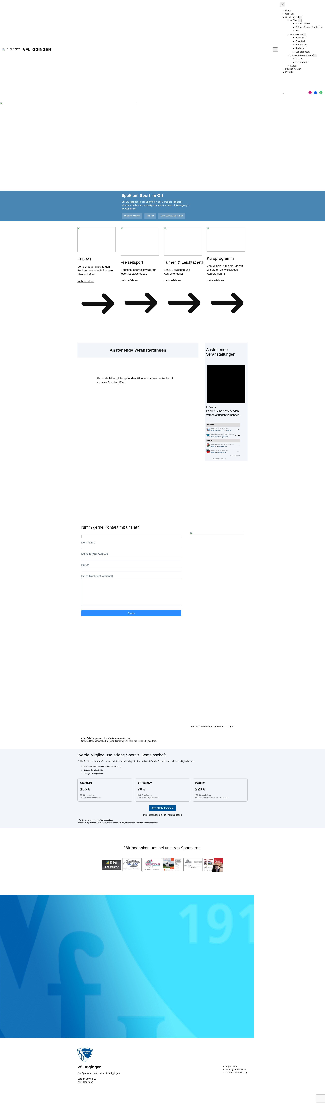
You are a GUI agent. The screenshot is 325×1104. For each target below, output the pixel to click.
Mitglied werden (132, 215)
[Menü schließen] (282, 5)
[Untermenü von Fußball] (300, 20)
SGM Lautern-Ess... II (217, 430)
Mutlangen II (223, 446)
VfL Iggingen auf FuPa (219, 458)
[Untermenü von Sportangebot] (300, 17)
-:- (238, 445)
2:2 (236, 435)
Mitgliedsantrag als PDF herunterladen (162, 815)
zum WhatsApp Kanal (172, 215)
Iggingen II (225, 437)
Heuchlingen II (215, 437)
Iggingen (228, 430)
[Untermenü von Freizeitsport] (304, 34)
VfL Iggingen (37, 49)
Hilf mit (150, 215)
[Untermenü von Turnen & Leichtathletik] (315, 55)
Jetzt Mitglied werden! (162, 808)
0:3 (238, 429)
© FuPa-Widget (235, 455)
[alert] (226, 388)
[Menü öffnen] (275, 49)
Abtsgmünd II (222, 452)
